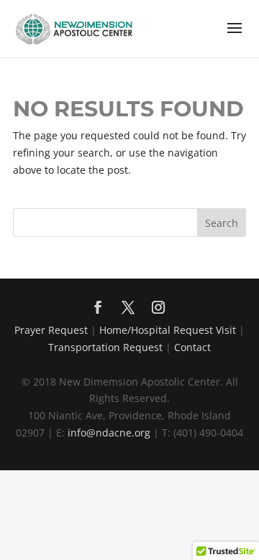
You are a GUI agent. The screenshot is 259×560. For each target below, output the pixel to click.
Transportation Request (105, 347)
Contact (192, 347)
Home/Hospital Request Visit (167, 330)
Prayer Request (51, 330)
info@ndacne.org (109, 432)
